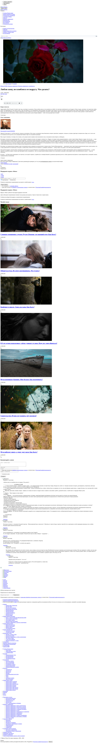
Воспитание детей (7, 633)
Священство (8, 727)
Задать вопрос (4, 162)
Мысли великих (9, 679)
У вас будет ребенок (10, 639)
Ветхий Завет (9, 606)
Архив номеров (6, 588)
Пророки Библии (10, 610)
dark (4, 93)
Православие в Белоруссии (12, 684)
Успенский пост (9, 700)
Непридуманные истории (9, 14)
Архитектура (9, 669)
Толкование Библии (10, 612)
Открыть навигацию (8, 1)
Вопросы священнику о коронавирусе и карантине (17, 711)
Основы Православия (8, 13)
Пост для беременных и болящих (13, 703)
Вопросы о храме (10, 717)
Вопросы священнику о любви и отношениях (16, 715)
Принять (50, 741)
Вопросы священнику (8, 19)
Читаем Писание (9, 611)
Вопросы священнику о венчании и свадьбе (16, 706)
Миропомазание (9, 725)
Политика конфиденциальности (10, 599)
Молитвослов (6, 20)
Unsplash (15, 83)
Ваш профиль (6, 3)
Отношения (6, 641)
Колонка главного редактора (9, 643)
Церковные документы (8, 733)
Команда (5, 584)
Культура (5, 668)
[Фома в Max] (4, 577)
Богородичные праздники (12, 621)
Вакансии (5, 585)
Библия (5, 604)
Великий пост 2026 (10, 699)
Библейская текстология (11, 609)
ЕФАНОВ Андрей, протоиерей (11, 163)
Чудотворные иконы (10, 628)
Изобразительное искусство (12, 674)
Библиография (9, 615)
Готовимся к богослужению (9, 728)
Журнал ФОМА (4, 86)
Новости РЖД (6, 646)
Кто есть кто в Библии (11, 607)
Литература (8, 670)
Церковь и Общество (8, 734)
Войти (9, 37)
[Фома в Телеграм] (5, 572)
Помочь (5, 7)
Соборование (9, 726)
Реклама (5, 581)
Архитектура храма (10, 630)
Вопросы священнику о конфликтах (26, 86)
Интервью (5, 691)
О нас (4, 579)
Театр (7, 676)
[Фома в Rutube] (5, 576)
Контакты (5, 583)
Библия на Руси (9, 614)
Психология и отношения (9, 15)
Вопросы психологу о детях (12, 640)
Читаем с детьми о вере (8, 32)
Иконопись (8, 671)
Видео (4, 694)
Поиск (5, 4)
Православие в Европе (11, 686)
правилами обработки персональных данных (31, 597)
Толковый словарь (10, 678)
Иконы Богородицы (10, 624)
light (1, 93)
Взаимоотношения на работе (12, 667)
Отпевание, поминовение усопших (14, 723)
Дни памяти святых (10, 620)
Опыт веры (8, 650)
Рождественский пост (11, 698)
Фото (4, 693)
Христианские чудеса (11, 651)
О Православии (9, 652)
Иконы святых (9, 627)
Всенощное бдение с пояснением (13, 731)
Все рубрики (6, 22)
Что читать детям (10, 638)
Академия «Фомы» (7, 16)
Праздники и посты (7, 697)
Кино (7, 675)
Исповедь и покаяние (11, 722)
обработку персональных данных (19, 187)
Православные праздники (9, 616)
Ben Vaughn (8, 83)
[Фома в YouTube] (5, 574)
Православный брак (10, 665)
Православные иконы (8, 623)
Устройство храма (10, 632)
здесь (33, 182)
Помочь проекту (4, 184)
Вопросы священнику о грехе (12, 710)
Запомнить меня (6, 474)
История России (9, 657)
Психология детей (10, 635)
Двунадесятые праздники (11, 618)
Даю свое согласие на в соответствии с (26, 187)
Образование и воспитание (9, 644)
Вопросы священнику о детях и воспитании (16, 637)
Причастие (8, 721)
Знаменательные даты (11, 655)
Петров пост (9, 702)
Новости (5, 17)
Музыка (7, 673)
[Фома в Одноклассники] (7, 571)
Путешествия (6, 645)
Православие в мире (7, 680)
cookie (15, 602)
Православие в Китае (11, 690)
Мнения (5, 692)
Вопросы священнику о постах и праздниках (16, 622)
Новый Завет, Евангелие (11, 605)
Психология (6, 659)
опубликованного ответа (46, 161)
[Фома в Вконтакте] (6, 570)
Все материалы (6, 21)
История (5, 653)
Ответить (5, 519)
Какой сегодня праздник (8, 28)
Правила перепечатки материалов (11, 600)
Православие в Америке (11, 681)
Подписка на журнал (8, 24)
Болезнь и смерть (10, 661)
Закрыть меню (4, 8)
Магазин (5, 580)
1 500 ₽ (2, 175)
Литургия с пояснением (11, 729)
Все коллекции (6, 33)
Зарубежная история (10, 658)
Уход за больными (10, 662)
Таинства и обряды (7, 718)
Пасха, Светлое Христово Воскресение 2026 (16, 617)
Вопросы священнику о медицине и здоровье (16, 716)
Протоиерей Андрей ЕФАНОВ (8, 131)
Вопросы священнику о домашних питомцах (16, 709)
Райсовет (5, 29)
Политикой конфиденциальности (43, 187)
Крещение (8, 720)
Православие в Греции (11, 685)
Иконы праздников (10, 626)
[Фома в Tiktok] (5, 573)
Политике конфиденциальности (40, 741)
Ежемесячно (13, 179)
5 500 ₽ (2, 177)
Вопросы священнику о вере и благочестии (16, 705)
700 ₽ (2, 174)
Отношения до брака (10, 664)
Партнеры (5, 586)
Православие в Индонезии (12, 688)
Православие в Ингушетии (12, 687)
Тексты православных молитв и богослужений (14, 735)
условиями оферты (14, 186)
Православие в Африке (11, 682)
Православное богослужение (9, 31)
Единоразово (5, 179)
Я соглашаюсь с (10, 186)
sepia (6, 93)
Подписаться (16, 594)
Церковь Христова (7, 732)
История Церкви (9, 656)
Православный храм (7, 629)
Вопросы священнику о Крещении (14, 714)
